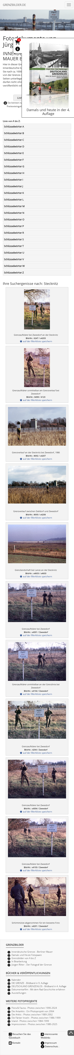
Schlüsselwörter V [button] (14, 259)
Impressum (50, 1042)
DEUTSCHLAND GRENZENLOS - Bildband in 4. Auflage (39, 986)
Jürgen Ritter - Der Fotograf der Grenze (32, 964)
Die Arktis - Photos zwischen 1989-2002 (32, 1014)
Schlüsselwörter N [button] (14, 212)
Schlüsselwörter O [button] (14, 219)
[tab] (37, 126)
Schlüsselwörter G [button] (14, 166)
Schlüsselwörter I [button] (13, 179)
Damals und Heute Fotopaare (27, 954)
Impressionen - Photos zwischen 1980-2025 (34, 1024)
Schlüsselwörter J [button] (13, 186)
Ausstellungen (19, 992)
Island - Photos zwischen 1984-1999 (30, 1020)
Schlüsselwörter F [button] (14, 159)
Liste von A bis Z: (11, 121)
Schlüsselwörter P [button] (14, 226)
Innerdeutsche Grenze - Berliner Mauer (32, 951)
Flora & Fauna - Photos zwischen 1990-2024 (34, 1007)
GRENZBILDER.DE (14, 5)
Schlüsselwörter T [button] (14, 246)
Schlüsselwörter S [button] (14, 239)
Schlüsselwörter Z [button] (14, 272)
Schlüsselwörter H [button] (14, 173)
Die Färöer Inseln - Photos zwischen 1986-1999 (36, 1017)
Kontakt (16, 1042)
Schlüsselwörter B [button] (14, 133)
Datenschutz (51, 1046)
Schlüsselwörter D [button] (14, 146)
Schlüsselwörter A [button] (14, 126)
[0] (17, 43)
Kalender (16, 979)
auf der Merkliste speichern (37, 341)
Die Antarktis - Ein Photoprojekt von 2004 (33, 1011)
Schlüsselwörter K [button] (14, 193)
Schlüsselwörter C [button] (14, 139)
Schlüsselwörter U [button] (14, 252)
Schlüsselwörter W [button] (14, 266)
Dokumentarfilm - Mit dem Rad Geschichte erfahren (38, 989)
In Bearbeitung (19, 961)
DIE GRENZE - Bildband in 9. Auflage (30, 982)
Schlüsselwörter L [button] (14, 199)
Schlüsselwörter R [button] (14, 232)
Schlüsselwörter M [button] (14, 206)
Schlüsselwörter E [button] (14, 153)
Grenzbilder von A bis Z (24, 958)
